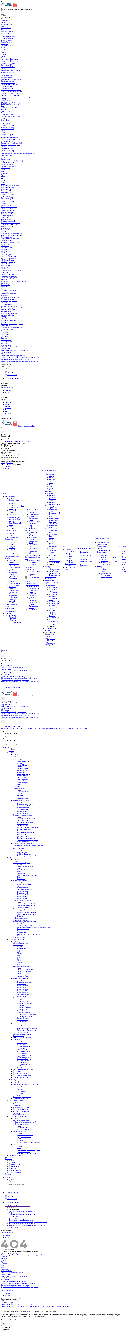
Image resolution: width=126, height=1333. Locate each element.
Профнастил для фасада (24, 884)
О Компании (5, 1256)
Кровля (3, 728)
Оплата (3, 1260)
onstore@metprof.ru (7, 463)
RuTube (7, 392)
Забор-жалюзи (21, 948)
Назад (13, 749)
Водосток (29, 728)
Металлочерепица (23, 761)
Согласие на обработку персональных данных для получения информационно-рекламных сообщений (35, 1306)
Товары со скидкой (72, 728)
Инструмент (37, 1255)
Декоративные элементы (25, 1135)
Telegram (8, 390)
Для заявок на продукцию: (15, 359)
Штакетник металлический (26, 969)
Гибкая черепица (22, 852)
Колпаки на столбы (23, 1001)
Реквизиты (4, 1269)
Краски (19, 1027)
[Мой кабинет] (2, 685)
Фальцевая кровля (23, 791)
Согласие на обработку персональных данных (16, 1304)
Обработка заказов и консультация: (20, 357)
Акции (3, 1267)
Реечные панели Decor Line (26, 903)
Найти (3, 1324)
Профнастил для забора (24, 982)
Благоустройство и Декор (57, 728)
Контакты (4, 1264)
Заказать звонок (14, 1227)
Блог (2, 1265)
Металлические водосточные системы (29, 1088)
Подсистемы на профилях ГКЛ (27, 912)
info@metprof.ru (7, 387)
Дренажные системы (24, 1127)
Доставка (4, 1258)
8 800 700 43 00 (6, 345)
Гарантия (4, 1262)
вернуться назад (6, 1253)
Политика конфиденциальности (14, 1301)
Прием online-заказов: (13, 356)
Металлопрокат (22, 1043)
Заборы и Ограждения (18, 728)
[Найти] (2, 13)
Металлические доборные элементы (29, 925)
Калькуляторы (83, 728)
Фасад (8, 728)
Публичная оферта (7, 1303)
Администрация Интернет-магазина (19, 361)
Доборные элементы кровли (26, 818)
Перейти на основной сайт (27, 426)
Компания (12, 1162)
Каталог (11, 751)
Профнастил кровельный (25, 804)
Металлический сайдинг (25, 866)
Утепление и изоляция (40, 728)
